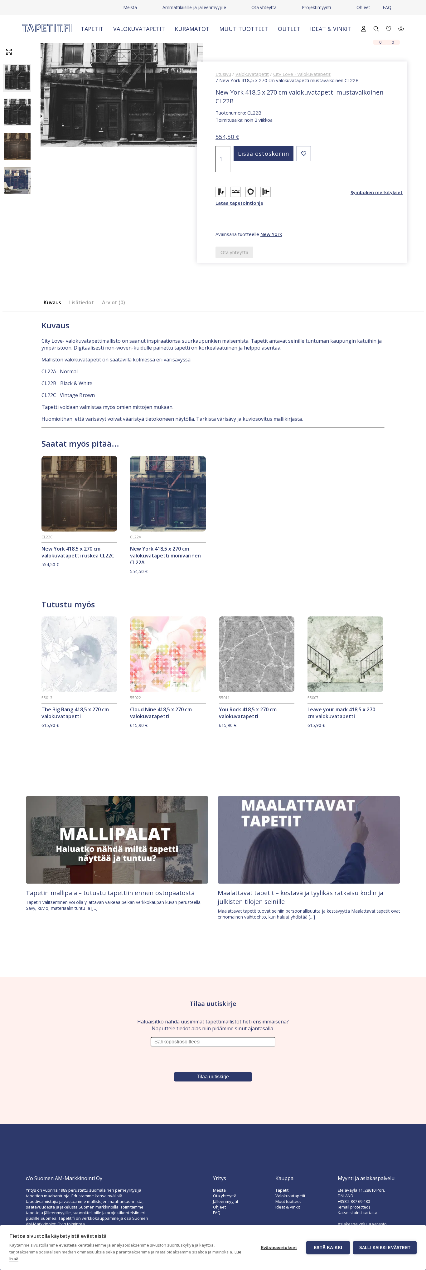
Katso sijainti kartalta (357, 1212)
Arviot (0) (113, 302)
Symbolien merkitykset (377, 192)
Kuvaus (52, 302)
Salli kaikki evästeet (384, 1247)
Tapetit (92, 28)
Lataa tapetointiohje (239, 203)
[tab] (54, 303)
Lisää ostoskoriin (263, 153)
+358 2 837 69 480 (354, 1201)
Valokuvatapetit (139, 28)
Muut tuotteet (243, 28)
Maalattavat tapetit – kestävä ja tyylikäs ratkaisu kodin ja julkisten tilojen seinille (300, 897)
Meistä (130, 7)
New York (271, 234)
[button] (304, 153)
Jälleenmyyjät (225, 1201)
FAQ (387, 7)
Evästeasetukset (279, 1247)
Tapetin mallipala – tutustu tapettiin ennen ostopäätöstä (110, 893)
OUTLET (289, 28)
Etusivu (223, 74)
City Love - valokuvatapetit (302, 74)
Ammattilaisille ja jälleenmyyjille (194, 7)
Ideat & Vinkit (330, 28)
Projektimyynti (316, 7)
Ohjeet (363, 7)
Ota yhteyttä (264, 7)
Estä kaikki (328, 1247)
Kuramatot (192, 28)
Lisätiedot (81, 302)
